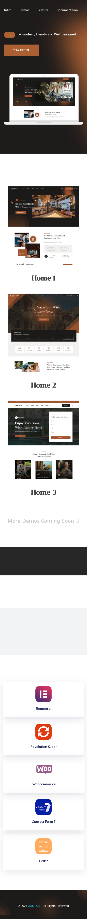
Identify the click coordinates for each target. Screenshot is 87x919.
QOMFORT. (35, 906)
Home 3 (43, 492)
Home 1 (43, 278)
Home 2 (43, 385)
